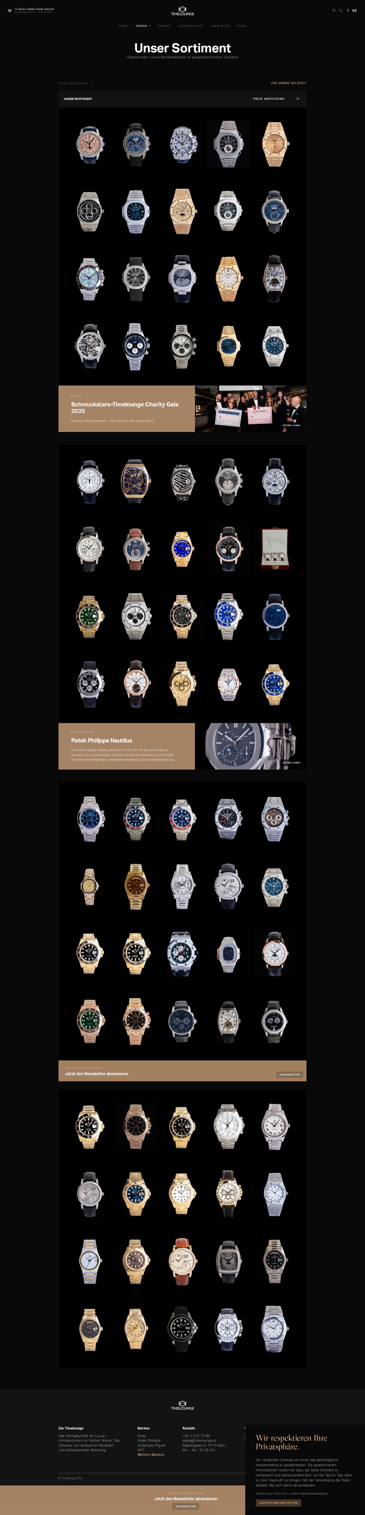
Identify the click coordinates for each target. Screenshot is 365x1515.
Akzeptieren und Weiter (278, 1502)
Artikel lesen (291, 425)
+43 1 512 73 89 (196, 1436)
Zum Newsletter (289, 1074)
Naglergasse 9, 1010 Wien (203, 1445)
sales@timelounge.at (199, 1440)
